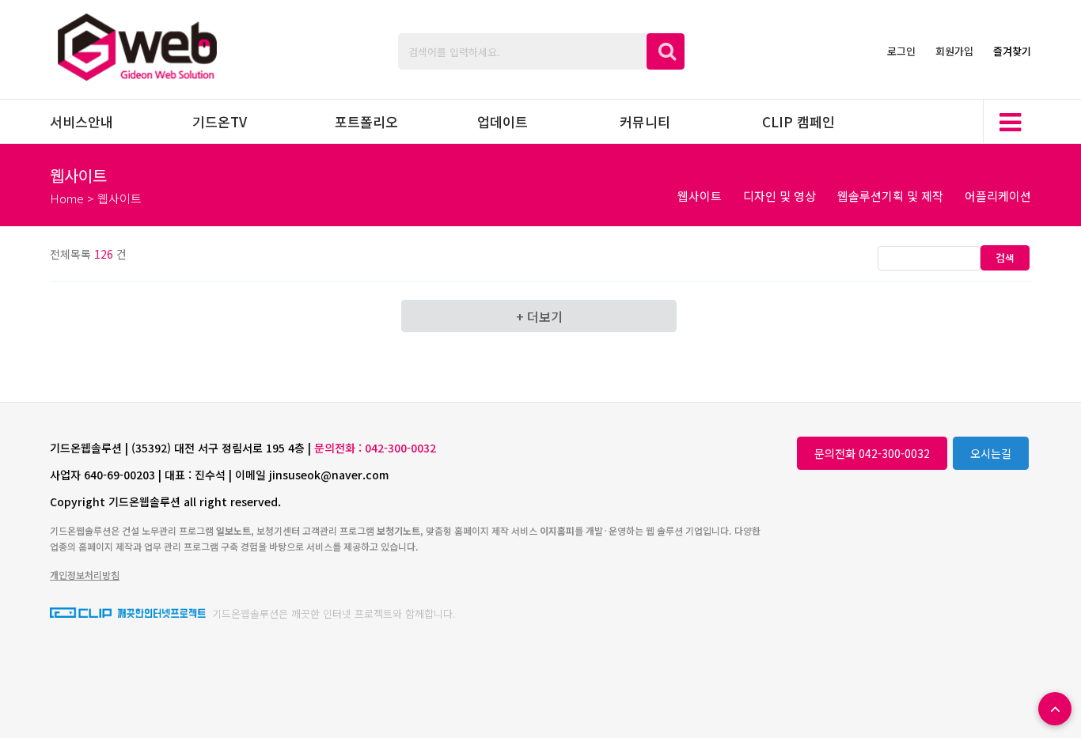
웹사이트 (699, 195)
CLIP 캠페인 (798, 121)
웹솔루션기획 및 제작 (890, 195)
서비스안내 (81, 121)
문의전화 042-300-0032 (872, 453)
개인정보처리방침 (84, 574)
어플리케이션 (998, 195)
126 (103, 254)
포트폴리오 (366, 121)
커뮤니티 (645, 121)
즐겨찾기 (1012, 51)
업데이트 (502, 121)
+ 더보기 (539, 316)
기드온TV (219, 121)
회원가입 (954, 51)
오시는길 (990, 453)
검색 (1005, 257)
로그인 (901, 51)
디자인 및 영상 (779, 195)
